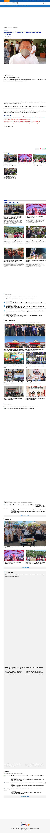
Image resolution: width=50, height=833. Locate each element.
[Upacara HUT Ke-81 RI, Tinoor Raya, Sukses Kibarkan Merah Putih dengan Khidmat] (39, 158)
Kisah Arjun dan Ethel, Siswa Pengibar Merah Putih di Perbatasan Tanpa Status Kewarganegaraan (28, 512)
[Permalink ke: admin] (5, 36)
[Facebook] (22, 825)
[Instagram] (26, 825)
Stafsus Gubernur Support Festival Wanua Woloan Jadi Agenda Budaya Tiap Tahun (22, 123)
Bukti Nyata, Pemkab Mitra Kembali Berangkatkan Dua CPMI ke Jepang (33, 382)
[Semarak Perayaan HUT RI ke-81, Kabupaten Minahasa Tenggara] (36, 391)
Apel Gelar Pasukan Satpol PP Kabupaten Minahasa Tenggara (13, 399)
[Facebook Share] (36, 149)
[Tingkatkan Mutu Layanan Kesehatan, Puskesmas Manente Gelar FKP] (25, 454)
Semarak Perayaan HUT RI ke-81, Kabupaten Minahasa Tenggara (20, 299)
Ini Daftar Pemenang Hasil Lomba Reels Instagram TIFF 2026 (17, 119)
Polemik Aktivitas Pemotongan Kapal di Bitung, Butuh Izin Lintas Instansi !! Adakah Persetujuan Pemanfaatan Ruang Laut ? (24, 316)
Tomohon (6, 30)
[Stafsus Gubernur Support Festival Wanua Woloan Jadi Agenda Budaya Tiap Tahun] (10, 171)
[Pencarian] (45, 3)
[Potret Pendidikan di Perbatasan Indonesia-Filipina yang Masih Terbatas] (19, 504)
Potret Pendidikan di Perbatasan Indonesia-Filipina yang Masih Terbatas (40, 506)
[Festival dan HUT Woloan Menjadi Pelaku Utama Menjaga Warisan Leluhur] (14, 253)
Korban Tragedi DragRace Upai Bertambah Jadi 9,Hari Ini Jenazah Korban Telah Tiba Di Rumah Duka (27, 780)
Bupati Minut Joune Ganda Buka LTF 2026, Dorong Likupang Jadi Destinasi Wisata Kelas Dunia (25, 311)
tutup (17, 827)
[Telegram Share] (43, 149)
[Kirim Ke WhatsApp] (45, 149)
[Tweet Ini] (38, 149)
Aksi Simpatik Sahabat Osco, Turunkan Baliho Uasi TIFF (36, 261)
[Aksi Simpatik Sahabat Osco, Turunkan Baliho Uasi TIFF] (36, 253)
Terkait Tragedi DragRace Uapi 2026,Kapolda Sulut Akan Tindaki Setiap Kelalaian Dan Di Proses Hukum (26, 793)
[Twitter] (24, 825)
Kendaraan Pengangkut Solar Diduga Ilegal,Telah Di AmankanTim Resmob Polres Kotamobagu (27, 786)
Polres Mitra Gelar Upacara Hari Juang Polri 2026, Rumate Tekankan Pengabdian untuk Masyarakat (13, 383)
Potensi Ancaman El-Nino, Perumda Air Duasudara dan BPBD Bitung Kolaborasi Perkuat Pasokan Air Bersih (13, 765)
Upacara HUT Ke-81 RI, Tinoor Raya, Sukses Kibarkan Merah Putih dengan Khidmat (22, 121)
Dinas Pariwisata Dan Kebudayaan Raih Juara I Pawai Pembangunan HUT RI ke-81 (24, 302)
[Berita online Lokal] (12, 3)
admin (7, 36)
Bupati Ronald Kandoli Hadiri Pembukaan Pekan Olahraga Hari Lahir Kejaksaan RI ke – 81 (35, 366)
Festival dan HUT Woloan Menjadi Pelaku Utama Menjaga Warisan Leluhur (13, 261)
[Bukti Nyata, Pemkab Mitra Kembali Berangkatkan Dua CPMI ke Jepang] (36, 375)
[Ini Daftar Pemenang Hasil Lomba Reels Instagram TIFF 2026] (25, 158)
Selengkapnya (24, 515)
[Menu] (4, 3)
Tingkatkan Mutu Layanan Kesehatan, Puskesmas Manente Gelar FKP (19, 502)
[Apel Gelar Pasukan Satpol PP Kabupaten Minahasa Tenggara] (14, 391)
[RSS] (29, 825)
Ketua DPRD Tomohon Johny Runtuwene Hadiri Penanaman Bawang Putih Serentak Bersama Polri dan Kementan (24, 117)
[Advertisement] (25, 17)
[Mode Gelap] (43, 3)
